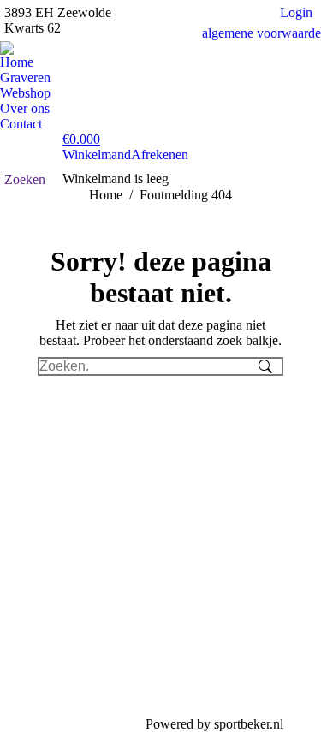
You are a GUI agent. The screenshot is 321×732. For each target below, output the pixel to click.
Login (296, 12)
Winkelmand (96, 154)
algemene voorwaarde (261, 33)
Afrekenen (159, 154)
